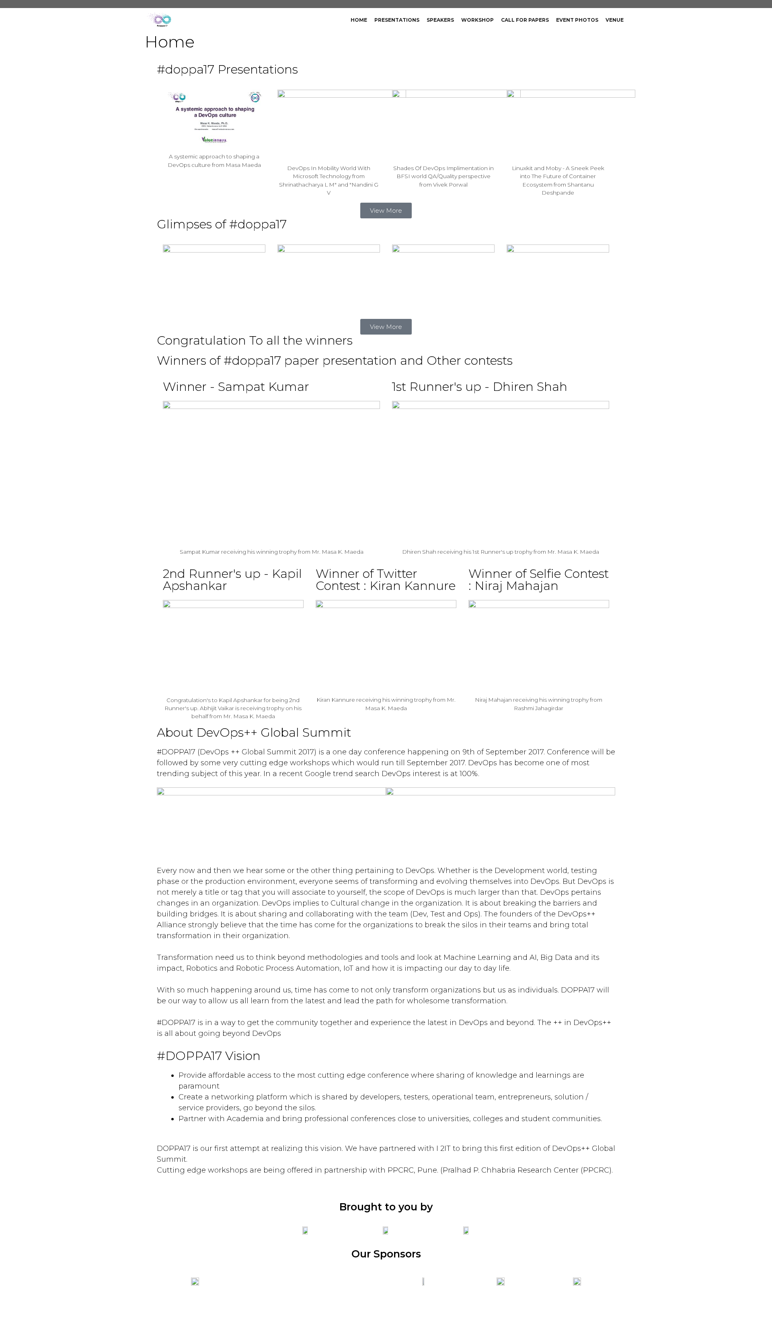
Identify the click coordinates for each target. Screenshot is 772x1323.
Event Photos (577, 20)
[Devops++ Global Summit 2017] (161, 20)
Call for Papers (525, 20)
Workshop (477, 20)
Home (359, 20)
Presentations (396, 20)
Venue (615, 20)
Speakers (440, 20)
